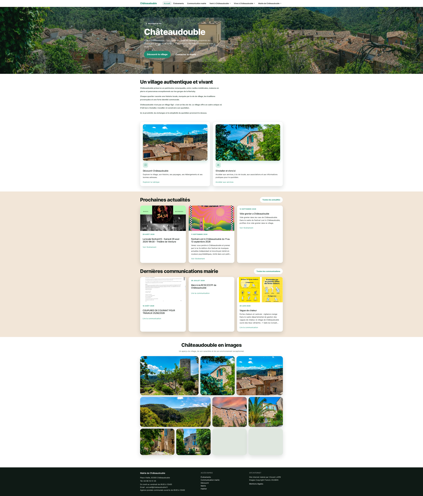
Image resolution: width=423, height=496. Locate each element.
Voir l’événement (149, 247)
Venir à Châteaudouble (219, 3)
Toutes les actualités (271, 200)
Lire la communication (152, 318)
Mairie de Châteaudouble (269, 3)
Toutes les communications (268, 271)
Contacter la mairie (185, 54)
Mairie (203, 486)
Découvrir (205, 483)
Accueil (167, 3)
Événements (178, 3)
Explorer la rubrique (151, 182)
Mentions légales (256, 484)
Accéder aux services (224, 182)
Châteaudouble (148, 3)
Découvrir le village (157, 54)
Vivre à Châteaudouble (244, 3)
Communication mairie (196, 3)
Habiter (204, 489)
